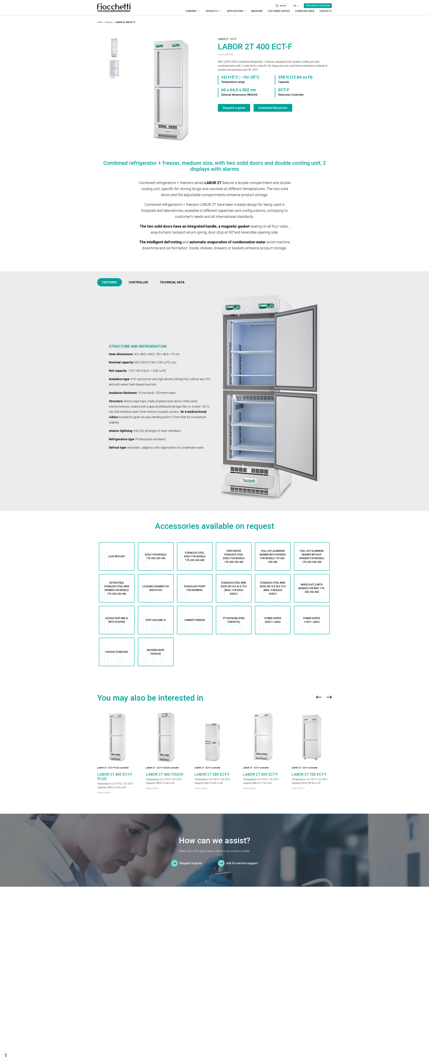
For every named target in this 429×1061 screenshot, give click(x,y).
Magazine (257, 11)
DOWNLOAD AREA (305, 11)
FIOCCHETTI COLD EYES (318, 6)
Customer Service (279, 11)
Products (109, 22)
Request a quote (234, 108)
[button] (318, 698)
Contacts (326, 11)
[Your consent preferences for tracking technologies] (6, 1055)
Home (99, 22)
